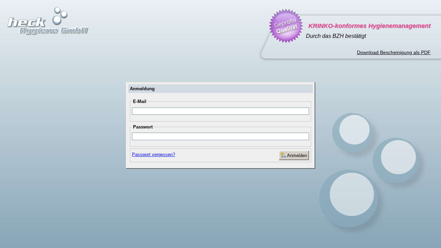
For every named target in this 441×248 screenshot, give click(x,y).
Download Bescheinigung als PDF (394, 52)
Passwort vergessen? (153, 154)
